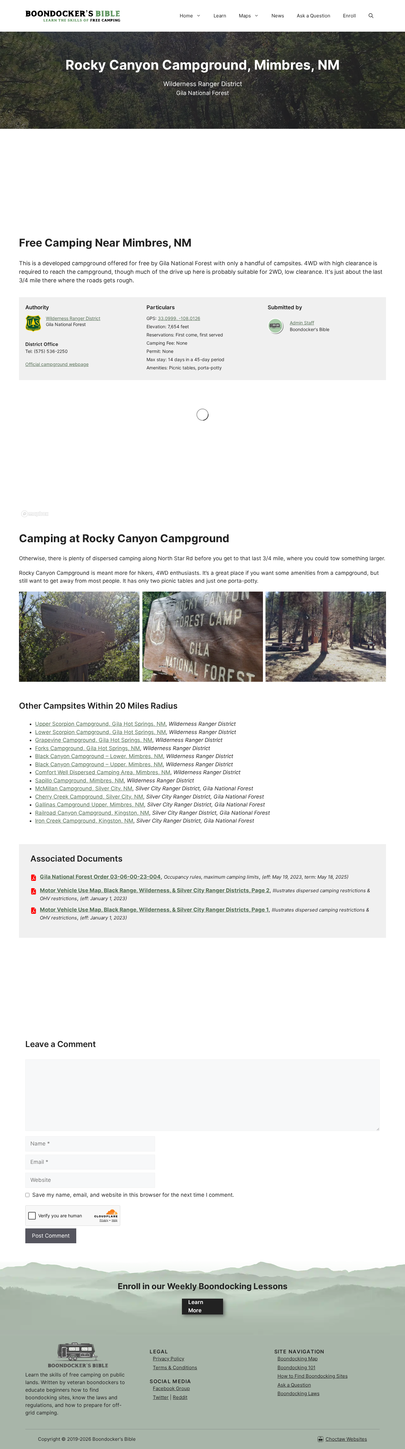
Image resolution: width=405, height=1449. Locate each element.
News (277, 16)
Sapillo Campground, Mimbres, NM (79, 780)
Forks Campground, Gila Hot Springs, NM (87, 748)
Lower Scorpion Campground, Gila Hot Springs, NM (100, 732)
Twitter (161, 1397)
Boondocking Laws (298, 1393)
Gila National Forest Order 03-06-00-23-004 (100, 877)
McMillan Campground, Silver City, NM (83, 788)
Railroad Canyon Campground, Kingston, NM (92, 813)
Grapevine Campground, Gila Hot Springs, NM (93, 740)
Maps (245, 16)
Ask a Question (313, 16)
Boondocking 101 (296, 1367)
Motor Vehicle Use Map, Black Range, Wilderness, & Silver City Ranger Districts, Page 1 (154, 909)
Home (186, 16)
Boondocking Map (297, 1359)
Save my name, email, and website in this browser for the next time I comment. (133, 1195)
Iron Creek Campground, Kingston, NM (84, 821)
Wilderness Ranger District (73, 318)
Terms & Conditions (175, 1367)
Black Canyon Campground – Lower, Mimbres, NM (99, 756)
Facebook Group (171, 1388)
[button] (371, 15)
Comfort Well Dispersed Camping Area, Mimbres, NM (102, 772)
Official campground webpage (57, 364)
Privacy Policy (168, 1359)
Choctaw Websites (346, 1439)
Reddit (180, 1397)
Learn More (195, 1306)
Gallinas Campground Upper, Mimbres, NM (89, 804)
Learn (220, 16)
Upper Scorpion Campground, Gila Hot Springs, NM (100, 724)
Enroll (349, 16)
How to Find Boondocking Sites (312, 1376)
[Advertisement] (202, 173)
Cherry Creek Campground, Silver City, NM (89, 797)
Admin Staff (302, 322)
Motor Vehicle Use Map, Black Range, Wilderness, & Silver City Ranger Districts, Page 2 (155, 890)
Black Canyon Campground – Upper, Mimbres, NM (99, 764)
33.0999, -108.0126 (179, 318)
